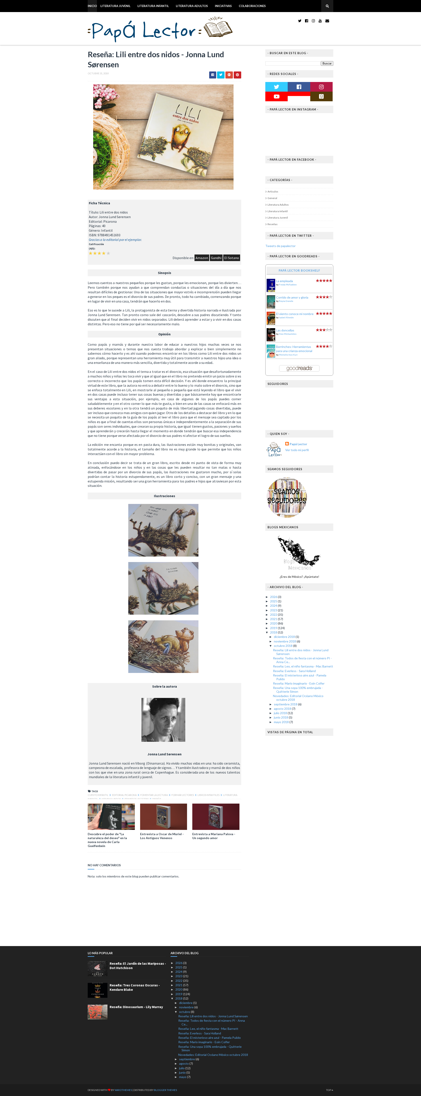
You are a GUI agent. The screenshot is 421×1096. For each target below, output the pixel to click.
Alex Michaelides (287, 334)
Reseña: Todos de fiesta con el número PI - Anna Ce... (302, 660)
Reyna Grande (286, 301)
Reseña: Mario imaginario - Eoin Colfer (299, 683)
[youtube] (320, 21)
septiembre (187, 1059)
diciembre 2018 (285, 637)
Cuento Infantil (98, 795)
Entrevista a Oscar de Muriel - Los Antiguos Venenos (162, 836)
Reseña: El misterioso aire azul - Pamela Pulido (299, 677)
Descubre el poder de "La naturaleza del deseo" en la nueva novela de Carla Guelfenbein (107, 840)
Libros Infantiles (209, 795)
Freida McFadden (288, 284)
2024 (274, 605)
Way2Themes (123, 1090)
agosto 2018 (283, 708)
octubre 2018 (283, 646)
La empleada (284, 281)
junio (182, 1072)
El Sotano (231, 258)
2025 (274, 601)
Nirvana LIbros (111, 798)
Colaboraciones (252, 6)
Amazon (202, 258)
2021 (274, 619)
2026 (274, 597)
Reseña (156, 798)
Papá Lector (298, 444)
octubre (185, 1012)
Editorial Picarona (124, 795)
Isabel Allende (286, 317)
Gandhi (216, 258)
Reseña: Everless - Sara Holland (294, 671)
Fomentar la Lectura (154, 795)
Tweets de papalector (280, 246)
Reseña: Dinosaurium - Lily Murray (136, 1007)
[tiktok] (332, 21)
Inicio (92, 6)
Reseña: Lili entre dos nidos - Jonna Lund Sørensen (300, 652)
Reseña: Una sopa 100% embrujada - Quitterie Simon (298, 689)
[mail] (327, 21)
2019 (274, 628)
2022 (274, 614)
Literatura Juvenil (115, 6)
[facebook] (306, 21)
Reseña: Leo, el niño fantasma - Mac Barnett (303, 666)
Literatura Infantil (153, 6)
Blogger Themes (165, 1090)
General (272, 198)
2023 (274, 610)
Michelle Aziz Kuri (288, 354)
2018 (274, 632)
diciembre (186, 1003)
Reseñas (273, 224)
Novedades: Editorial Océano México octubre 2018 (298, 697)
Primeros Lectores (137, 798)
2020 (274, 623)
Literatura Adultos (192, 6)
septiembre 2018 (286, 704)
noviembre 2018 (285, 641)
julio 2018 (281, 713)
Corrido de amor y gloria (292, 297)
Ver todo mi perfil (297, 450)
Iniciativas (223, 6)
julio (182, 1068)
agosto (184, 1063)
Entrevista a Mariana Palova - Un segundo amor (213, 836)
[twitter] (299, 21)
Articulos (273, 191)
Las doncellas (285, 330)
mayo (183, 1077)
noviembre (186, 1007)
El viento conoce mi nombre (295, 314)
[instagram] (313, 21)
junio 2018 (281, 717)
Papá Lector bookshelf (299, 270)
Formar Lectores (182, 795)
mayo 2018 (281, 722)
